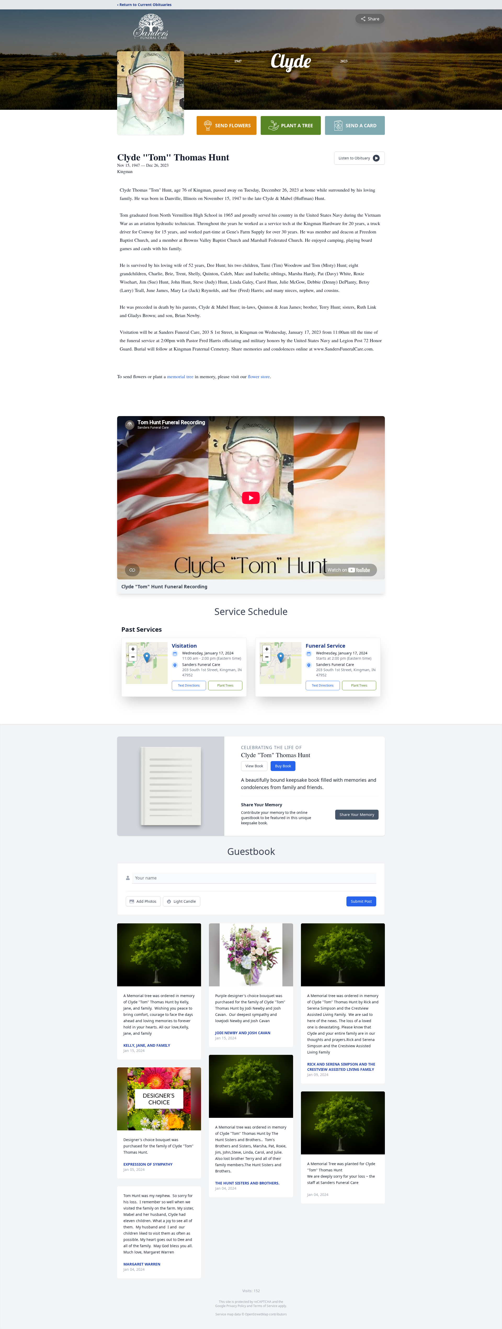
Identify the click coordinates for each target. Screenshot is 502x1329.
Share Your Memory (357, 814)
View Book (254, 765)
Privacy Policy (236, 1306)
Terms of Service (265, 1306)
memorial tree (180, 376)
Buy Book (283, 765)
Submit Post (361, 901)
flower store (259, 376)
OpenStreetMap (256, 1314)
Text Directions (189, 685)
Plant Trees (225, 685)
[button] (147, 657)
